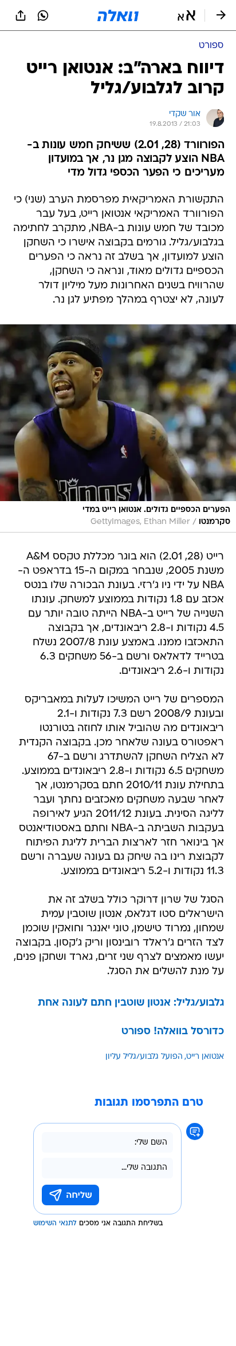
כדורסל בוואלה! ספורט (172, 1031)
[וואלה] (118, 15)
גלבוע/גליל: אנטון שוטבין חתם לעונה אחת (131, 1003)
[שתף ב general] (20, 15)
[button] (186, 15)
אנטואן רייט (205, 1057)
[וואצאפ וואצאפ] (43, 15)
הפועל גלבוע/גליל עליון (144, 1057)
